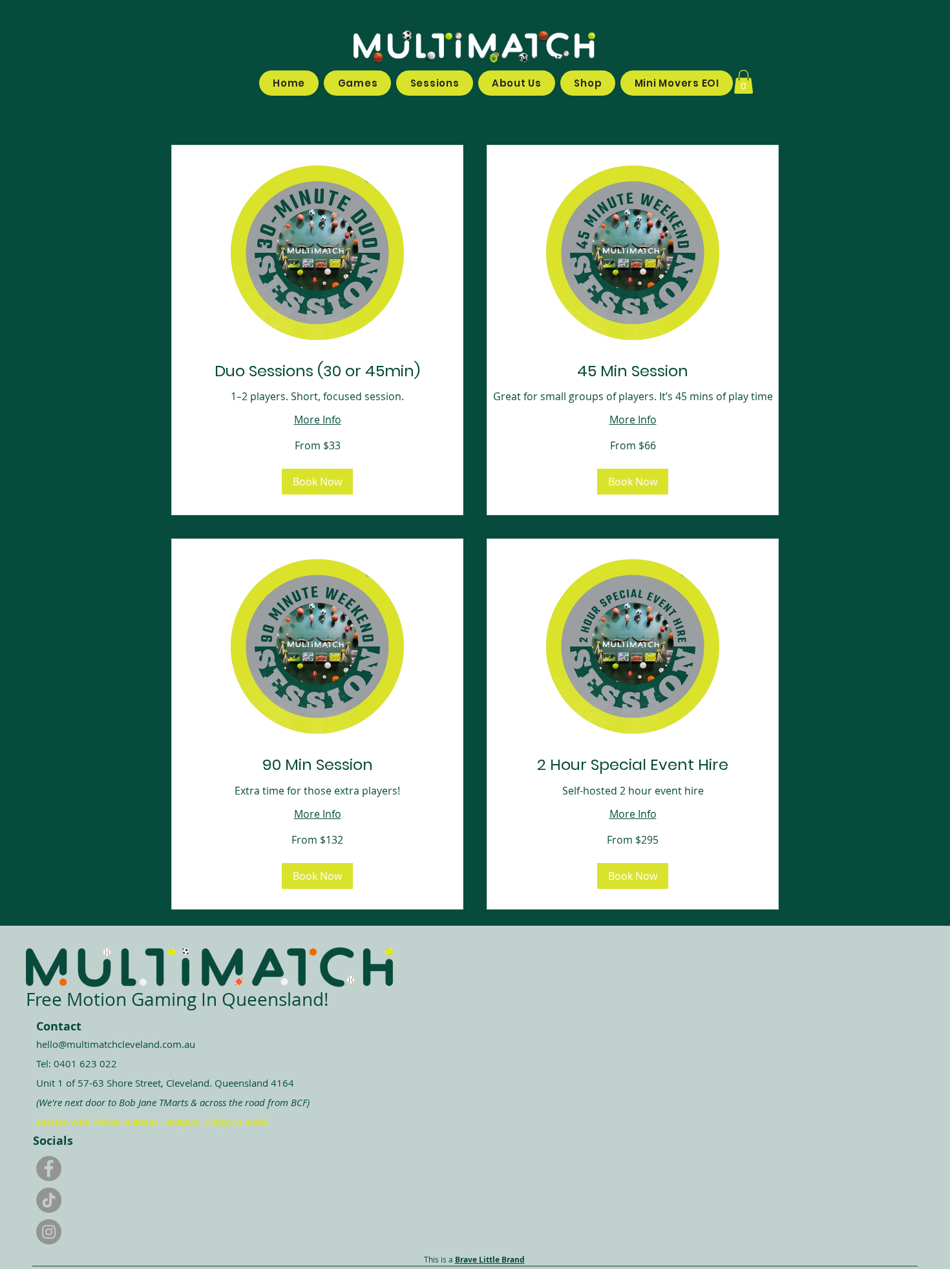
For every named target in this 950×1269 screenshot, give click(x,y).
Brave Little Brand (490, 1259)
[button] (744, 82)
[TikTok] (48, 1200)
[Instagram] (48, 1231)
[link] (317, 371)
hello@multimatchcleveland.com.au (115, 1044)
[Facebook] (48, 1168)
